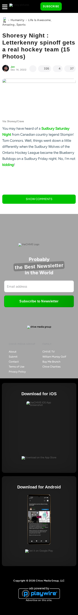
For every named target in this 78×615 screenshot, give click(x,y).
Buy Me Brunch (51, 361)
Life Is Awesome (39, 20)
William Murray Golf (54, 356)
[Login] (68, 6)
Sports (21, 24)
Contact (14, 361)
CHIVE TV (48, 351)
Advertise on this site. (39, 600)
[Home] (4, 20)
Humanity (17, 20)
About (12, 351)
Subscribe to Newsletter (38, 301)
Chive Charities (51, 366)
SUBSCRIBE (51, 6)
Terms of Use (16, 366)
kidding (8, 165)
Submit (13, 356)
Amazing (8, 24)
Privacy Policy (17, 371)
